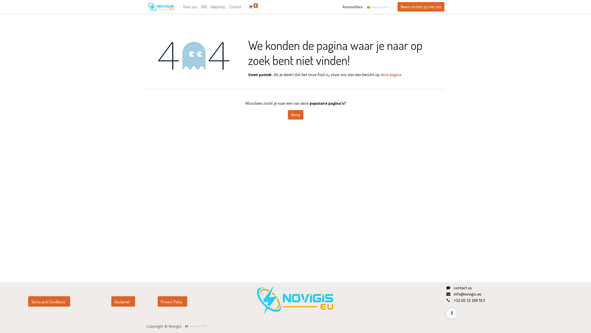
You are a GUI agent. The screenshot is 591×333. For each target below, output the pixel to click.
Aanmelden (353, 6)
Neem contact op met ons (421, 6)
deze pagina (390, 74)
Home (295, 114)
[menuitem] (190, 7)
